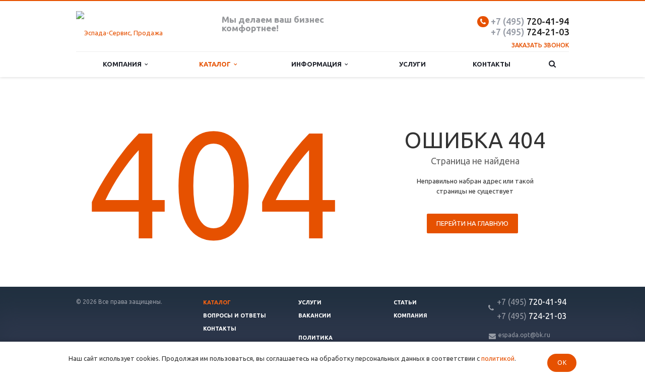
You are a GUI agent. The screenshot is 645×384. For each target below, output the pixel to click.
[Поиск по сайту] (552, 64)
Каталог (216, 64)
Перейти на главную (472, 223)
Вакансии (314, 315)
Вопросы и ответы (234, 315)
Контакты (491, 64)
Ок (561, 362)
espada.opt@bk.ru (524, 335)
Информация (318, 64)
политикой (497, 358)
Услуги (412, 64)
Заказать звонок (540, 45)
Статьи (405, 302)
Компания (124, 64)
